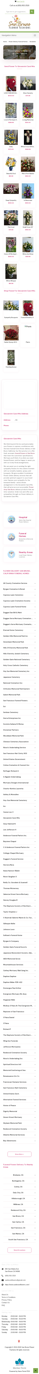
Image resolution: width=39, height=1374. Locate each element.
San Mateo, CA (18, 1234)
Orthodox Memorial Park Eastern (16, 689)
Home (5, 42)
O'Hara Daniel (8, 1017)
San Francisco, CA (18, 1228)
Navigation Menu (9, 35)
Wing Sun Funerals (10, 1041)
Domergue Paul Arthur (12, 988)
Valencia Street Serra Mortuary (15, 894)
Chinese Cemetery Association (16, 742)
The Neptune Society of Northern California (19, 906)
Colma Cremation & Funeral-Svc (16, 765)
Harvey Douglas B (10, 900)
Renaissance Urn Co (11, 1076)
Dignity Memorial (10, 1111)
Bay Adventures (9, 1141)
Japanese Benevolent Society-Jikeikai (18, 953)
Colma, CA (18, 1187)
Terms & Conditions (8, 1297)
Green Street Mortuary (12, 1117)
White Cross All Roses (28, 147)
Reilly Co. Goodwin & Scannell (15, 882)
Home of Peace (9, 1105)
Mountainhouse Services (13, 965)
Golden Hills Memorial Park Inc (15, 636)
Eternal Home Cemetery (13, 630)
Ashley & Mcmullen (11, 794)
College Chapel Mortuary (13, 853)
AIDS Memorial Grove (11, 959)
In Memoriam (28, 200)
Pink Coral (11, 227)
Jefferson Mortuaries (11, 1047)
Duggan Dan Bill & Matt (12, 612)
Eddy (11, 147)
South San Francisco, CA (18, 1239)
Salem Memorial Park (11, 695)
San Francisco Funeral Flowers (15, 701)
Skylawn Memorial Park (12, 1123)
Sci (4, 706)
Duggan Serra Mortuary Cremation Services (19, 618)
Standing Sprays (11, 367)
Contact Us (6, 1302)
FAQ (3, 1305)
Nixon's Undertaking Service (14, 747)
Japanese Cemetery (11, 677)
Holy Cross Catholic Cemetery (15, 665)
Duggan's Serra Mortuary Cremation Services (19, 624)
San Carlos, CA (18, 1222)
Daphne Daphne (9, 976)
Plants (28, 342)
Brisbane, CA (18, 1175)
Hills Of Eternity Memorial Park (15, 648)
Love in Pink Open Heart (11, 120)
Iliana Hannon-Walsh (11, 871)
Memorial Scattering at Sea (14, 1070)
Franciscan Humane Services (14, 1082)
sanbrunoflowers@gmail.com (15, 1280)
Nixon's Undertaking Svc (13, 1058)
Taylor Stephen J (10, 912)
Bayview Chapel (9, 841)
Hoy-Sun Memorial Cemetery (15, 800)
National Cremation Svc (12, 683)
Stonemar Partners (11, 730)
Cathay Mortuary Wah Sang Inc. (15, 970)
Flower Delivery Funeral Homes (18, 42)
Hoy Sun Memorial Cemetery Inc (16, 671)
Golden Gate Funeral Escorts (15, 947)
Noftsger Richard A (11, 771)
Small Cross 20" (28, 227)
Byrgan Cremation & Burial (14, 589)
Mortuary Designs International (15, 783)
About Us (5, 1295)
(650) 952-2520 (10, 1276)
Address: (7, 420)
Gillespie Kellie (9, 923)
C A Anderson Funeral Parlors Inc (16, 847)
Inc (4, 806)
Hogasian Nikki (9, 1000)
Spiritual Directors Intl (12, 1064)
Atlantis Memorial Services (14, 1135)
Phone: (6, 425)
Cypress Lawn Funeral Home (14, 607)
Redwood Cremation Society (15, 1053)
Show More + (19, 1154)
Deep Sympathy (11, 200)
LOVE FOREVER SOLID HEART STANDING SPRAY (11, 93)
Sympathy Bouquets (11, 317)
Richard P (7, 1029)
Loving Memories (28, 120)
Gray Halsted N (9, 824)
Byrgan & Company (11, 941)
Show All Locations (19, 1250)
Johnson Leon (9, 929)
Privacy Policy (7, 1300)
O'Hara (6, 1023)
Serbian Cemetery (10, 712)
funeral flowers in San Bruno (25, 453)
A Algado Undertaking (12, 777)
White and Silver (28, 254)
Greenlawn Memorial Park (13, 642)
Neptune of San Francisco (13, 1012)
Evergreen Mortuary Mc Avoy (15, 994)
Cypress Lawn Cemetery (13, 595)
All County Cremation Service (15, 583)
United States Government (14, 759)
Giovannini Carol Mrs (11, 818)
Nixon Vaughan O (10, 877)
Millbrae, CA (18, 1204)
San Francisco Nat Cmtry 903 (15, 753)
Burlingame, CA (18, 1181)
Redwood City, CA (18, 1210)
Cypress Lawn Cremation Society (16, 601)
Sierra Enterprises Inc (12, 718)
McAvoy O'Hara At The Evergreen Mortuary (19, 1006)
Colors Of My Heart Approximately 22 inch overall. (11, 254)
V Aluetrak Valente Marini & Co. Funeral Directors (19, 918)
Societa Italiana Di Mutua (13, 724)
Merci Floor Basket (28, 173)
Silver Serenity (28, 93)
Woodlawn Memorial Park (13, 736)
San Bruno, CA (18, 1216)
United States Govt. (11, 1094)
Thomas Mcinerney (11, 888)
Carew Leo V (8, 812)
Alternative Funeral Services (14, 1100)
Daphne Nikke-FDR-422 (12, 982)
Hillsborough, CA (18, 1198)
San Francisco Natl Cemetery (15, 1088)
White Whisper (11, 281)
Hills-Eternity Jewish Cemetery (16, 654)
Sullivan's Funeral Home (12, 935)
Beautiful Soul (11, 173)
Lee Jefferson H (9, 830)
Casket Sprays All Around (11, 342)
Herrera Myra (8, 865)
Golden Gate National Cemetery (16, 659)
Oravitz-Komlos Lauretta (13, 789)
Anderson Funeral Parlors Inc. (15, 835)
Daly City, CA (18, 1193)
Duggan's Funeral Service (13, 859)
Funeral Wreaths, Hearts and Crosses (28, 317)
